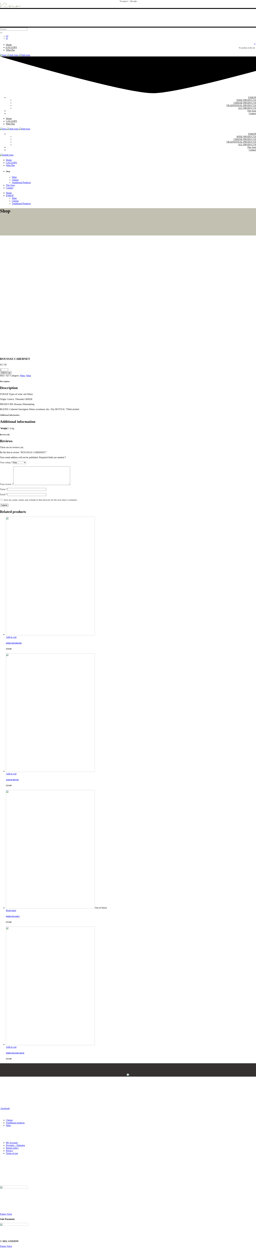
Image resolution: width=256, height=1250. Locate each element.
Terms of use (12, 1153)
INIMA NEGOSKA (13, 916)
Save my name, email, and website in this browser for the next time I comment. (40, 500)
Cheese (9, 1120)
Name (3, 489)
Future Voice (6, 1214)
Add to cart (6, 373)
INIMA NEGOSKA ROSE (15, 1053)
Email (3, 494)
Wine (22, 375)
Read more (11, 910)
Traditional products (15, 1123)
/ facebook (5, 1108)
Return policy (12, 1148)
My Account (12, 1142)
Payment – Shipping (15, 1145)
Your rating (6, 462)
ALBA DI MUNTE (12, 780)
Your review (6, 484)
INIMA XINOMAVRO (14, 643)
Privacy (9, 1150)
